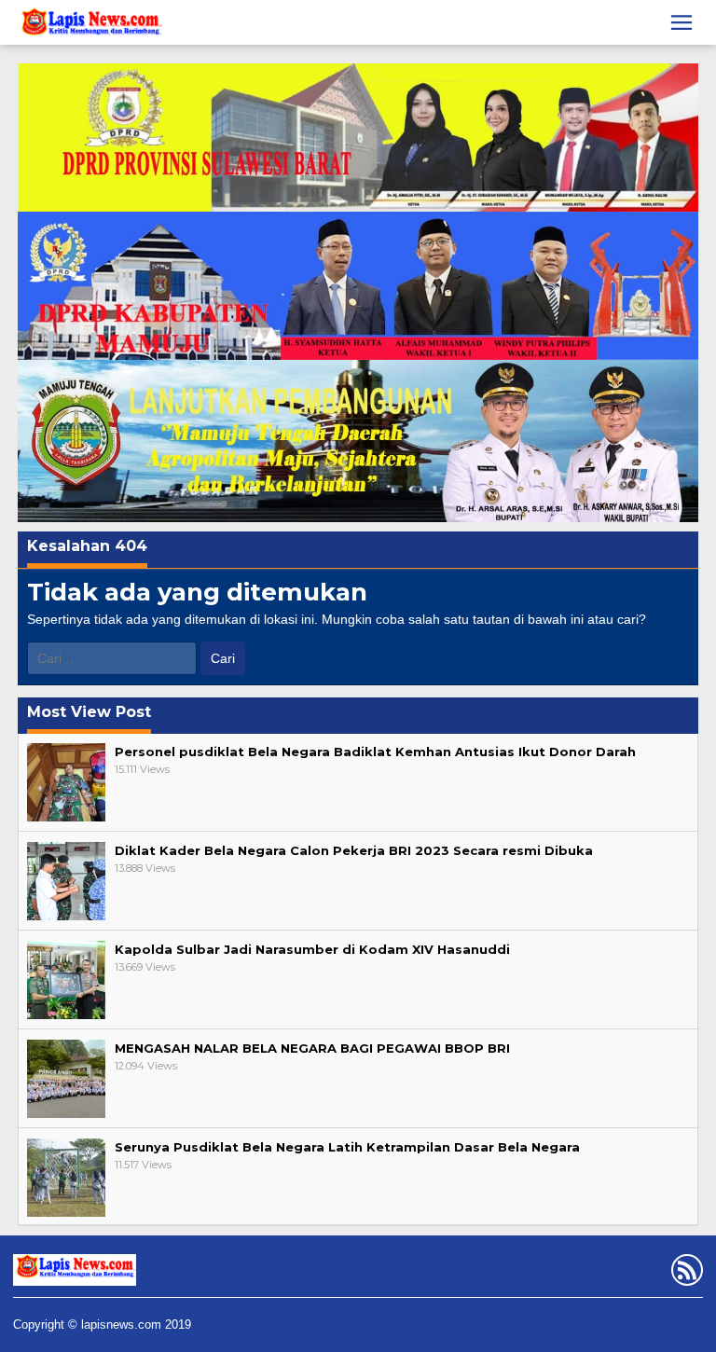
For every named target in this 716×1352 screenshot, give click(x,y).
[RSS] (685, 1273)
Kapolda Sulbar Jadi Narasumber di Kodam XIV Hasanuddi (312, 949)
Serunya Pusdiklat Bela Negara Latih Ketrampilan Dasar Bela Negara (347, 1146)
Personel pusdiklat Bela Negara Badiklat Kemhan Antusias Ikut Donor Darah (375, 751)
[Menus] (681, 22)
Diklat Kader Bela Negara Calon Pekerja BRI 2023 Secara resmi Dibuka (354, 850)
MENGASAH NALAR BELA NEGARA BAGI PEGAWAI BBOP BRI (312, 1048)
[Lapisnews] (90, 25)
